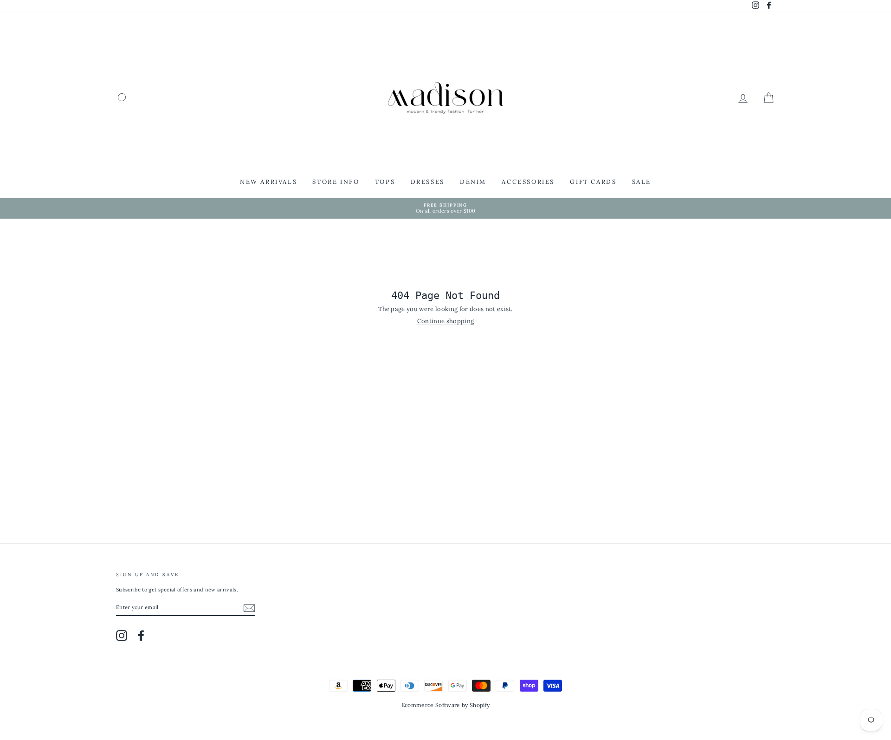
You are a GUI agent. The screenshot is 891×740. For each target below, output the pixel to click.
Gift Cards (593, 182)
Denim (473, 182)
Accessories (528, 182)
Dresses (428, 182)
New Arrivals (268, 182)
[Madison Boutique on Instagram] (121, 635)
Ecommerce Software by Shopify (445, 704)
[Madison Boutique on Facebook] (141, 635)
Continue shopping (445, 321)
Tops (385, 182)
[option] (445, 208)
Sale (641, 182)
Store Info (335, 182)
